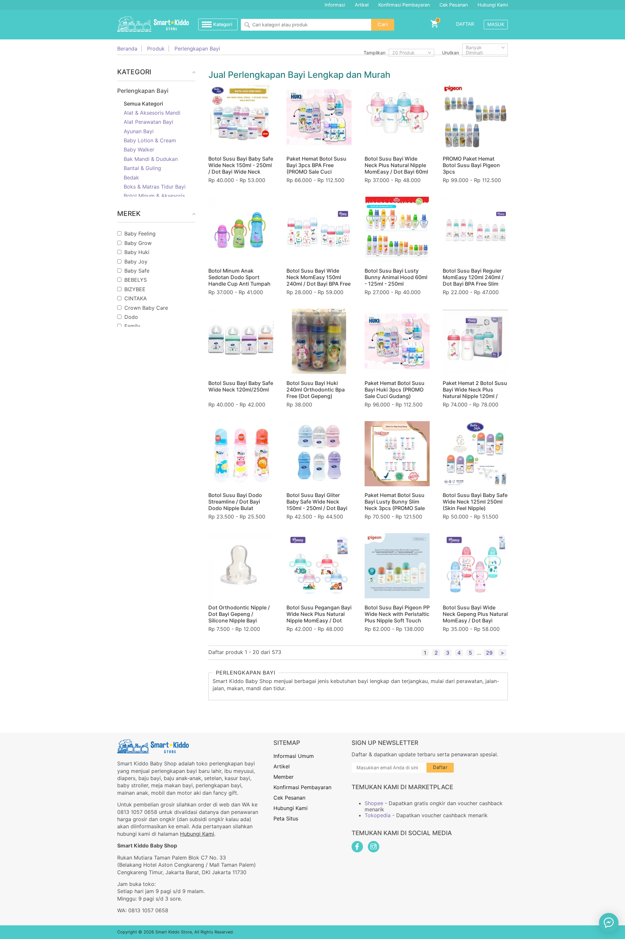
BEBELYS (135, 280)
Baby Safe (136, 271)
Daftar (465, 24)
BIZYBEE (135, 289)
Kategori (222, 24)
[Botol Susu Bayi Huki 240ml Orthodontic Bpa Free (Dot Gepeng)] (319, 341)
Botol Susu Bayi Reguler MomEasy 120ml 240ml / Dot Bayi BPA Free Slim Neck (473, 280)
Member (283, 777)
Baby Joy (135, 261)
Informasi (335, 4)
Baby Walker (139, 149)
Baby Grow (138, 243)
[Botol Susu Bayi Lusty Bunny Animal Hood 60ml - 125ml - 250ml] (397, 229)
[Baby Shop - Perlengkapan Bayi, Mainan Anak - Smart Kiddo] (153, 24)
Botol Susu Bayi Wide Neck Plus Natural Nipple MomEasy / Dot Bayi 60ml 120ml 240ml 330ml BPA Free (396, 171)
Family (132, 326)
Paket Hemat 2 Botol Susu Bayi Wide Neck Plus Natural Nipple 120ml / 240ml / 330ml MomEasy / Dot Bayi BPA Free (475, 396)
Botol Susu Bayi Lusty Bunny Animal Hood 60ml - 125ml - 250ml (396, 277)
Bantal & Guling (142, 168)
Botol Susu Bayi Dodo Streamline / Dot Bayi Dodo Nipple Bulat (235, 501)
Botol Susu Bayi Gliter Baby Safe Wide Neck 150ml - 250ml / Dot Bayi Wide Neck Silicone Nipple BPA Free (318, 508)
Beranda (127, 48)
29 (489, 652)
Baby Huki (136, 252)
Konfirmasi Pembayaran (404, 4)
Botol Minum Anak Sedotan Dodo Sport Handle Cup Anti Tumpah (239, 277)
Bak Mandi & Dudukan (151, 159)
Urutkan (450, 52)
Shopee (374, 803)
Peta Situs (285, 818)
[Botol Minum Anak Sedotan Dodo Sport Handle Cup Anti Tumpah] (240, 229)
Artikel (361, 4)
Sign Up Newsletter (385, 743)
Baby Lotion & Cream (150, 140)
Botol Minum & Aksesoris (154, 196)
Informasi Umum (293, 756)
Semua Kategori (143, 104)
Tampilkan (374, 52)
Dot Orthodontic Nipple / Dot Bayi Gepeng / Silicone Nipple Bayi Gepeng (239, 617)
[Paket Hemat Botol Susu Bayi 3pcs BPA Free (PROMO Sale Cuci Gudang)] (319, 117)
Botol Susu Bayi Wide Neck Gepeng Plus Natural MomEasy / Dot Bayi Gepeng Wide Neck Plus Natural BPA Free (475, 620)
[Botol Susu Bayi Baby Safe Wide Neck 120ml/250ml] (240, 341)
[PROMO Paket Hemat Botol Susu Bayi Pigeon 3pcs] (475, 117)
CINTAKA (135, 298)
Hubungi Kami (493, 4)
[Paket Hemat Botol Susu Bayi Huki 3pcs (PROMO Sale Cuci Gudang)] (397, 341)
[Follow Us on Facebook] (357, 846)
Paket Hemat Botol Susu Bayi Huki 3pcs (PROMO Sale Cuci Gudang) (394, 389)
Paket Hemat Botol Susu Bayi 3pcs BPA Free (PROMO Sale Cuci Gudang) (316, 168)
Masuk (495, 24)
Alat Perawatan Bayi (148, 122)
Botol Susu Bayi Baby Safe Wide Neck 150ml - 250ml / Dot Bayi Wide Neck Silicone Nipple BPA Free (240, 168)
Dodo (131, 317)
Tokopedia (378, 815)
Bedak (131, 177)
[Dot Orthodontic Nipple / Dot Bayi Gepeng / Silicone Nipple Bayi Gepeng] (240, 565)
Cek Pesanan (453, 4)
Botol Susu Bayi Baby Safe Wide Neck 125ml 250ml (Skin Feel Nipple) (475, 501)
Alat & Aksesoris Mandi (152, 113)
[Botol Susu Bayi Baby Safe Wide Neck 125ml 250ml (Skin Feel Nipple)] (475, 453)
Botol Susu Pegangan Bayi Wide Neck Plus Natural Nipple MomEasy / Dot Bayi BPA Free (319, 617)
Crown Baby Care (146, 308)
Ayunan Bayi (139, 131)
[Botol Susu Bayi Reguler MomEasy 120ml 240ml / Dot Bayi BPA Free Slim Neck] (475, 229)
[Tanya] (608, 922)
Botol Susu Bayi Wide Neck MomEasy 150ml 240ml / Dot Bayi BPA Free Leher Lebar (318, 280)
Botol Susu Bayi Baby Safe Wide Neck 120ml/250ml (240, 386)
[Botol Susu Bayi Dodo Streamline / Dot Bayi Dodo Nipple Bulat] (240, 453)
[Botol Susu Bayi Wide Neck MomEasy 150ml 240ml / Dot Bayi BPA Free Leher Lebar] (319, 229)
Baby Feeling (140, 233)
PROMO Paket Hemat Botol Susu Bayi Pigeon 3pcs (471, 165)
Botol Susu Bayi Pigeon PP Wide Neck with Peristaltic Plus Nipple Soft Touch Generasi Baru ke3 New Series (397, 620)
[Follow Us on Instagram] (373, 846)
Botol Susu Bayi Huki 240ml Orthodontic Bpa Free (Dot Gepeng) (315, 389)
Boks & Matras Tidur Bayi (155, 187)
